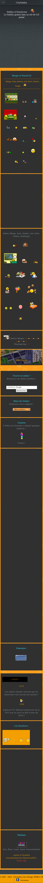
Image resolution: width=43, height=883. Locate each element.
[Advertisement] (21, 46)
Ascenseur (24, 880)
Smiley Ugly (22, 861)
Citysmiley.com (19, 877)
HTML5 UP (38, 877)
